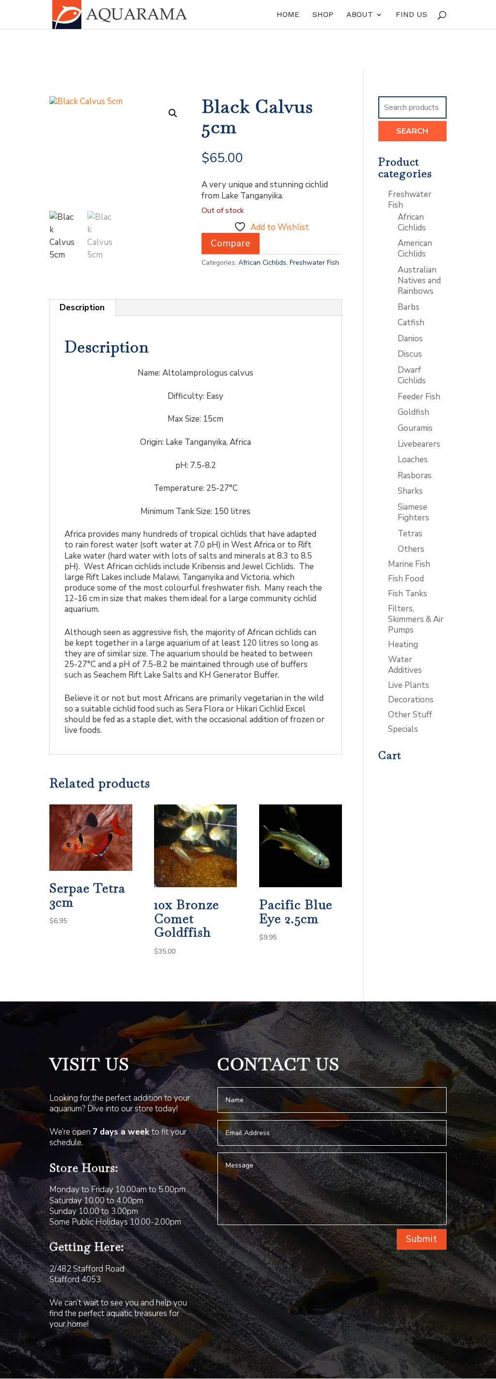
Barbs (408, 307)
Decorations (411, 699)
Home (288, 15)
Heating (403, 644)
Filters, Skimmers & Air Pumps (416, 619)
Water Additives (405, 665)
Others (411, 549)
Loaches (413, 459)
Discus (410, 354)
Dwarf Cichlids (412, 375)
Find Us (411, 15)
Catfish (411, 322)
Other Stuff (410, 714)
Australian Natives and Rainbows (419, 280)
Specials (403, 729)
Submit (421, 1239)
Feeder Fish (419, 396)
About (359, 15)
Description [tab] (82, 307)
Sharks (410, 491)
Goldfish (413, 412)
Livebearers (419, 444)
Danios (410, 338)
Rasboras (415, 475)
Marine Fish (409, 564)
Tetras (410, 533)
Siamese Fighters (413, 512)
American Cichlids (415, 248)
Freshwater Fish (314, 262)
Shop (322, 15)
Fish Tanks (407, 593)
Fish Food (406, 578)
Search (412, 131)
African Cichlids (262, 262)
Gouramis (415, 428)
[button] (173, 113)
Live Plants (408, 685)
